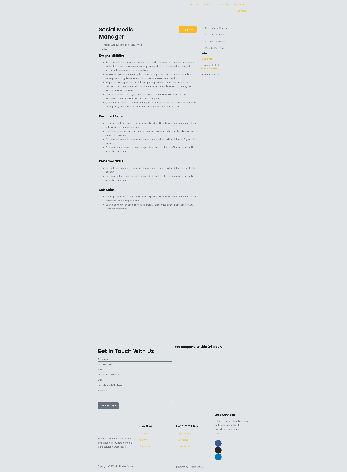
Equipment (223, 4)
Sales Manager (209, 68)
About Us (193, 4)
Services (208, 4)
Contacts (242, 10)
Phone (101, 369)
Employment (240, 4)
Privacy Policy (185, 445)
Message (102, 389)
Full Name (103, 359)
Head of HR (207, 59)
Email (100, 379)
